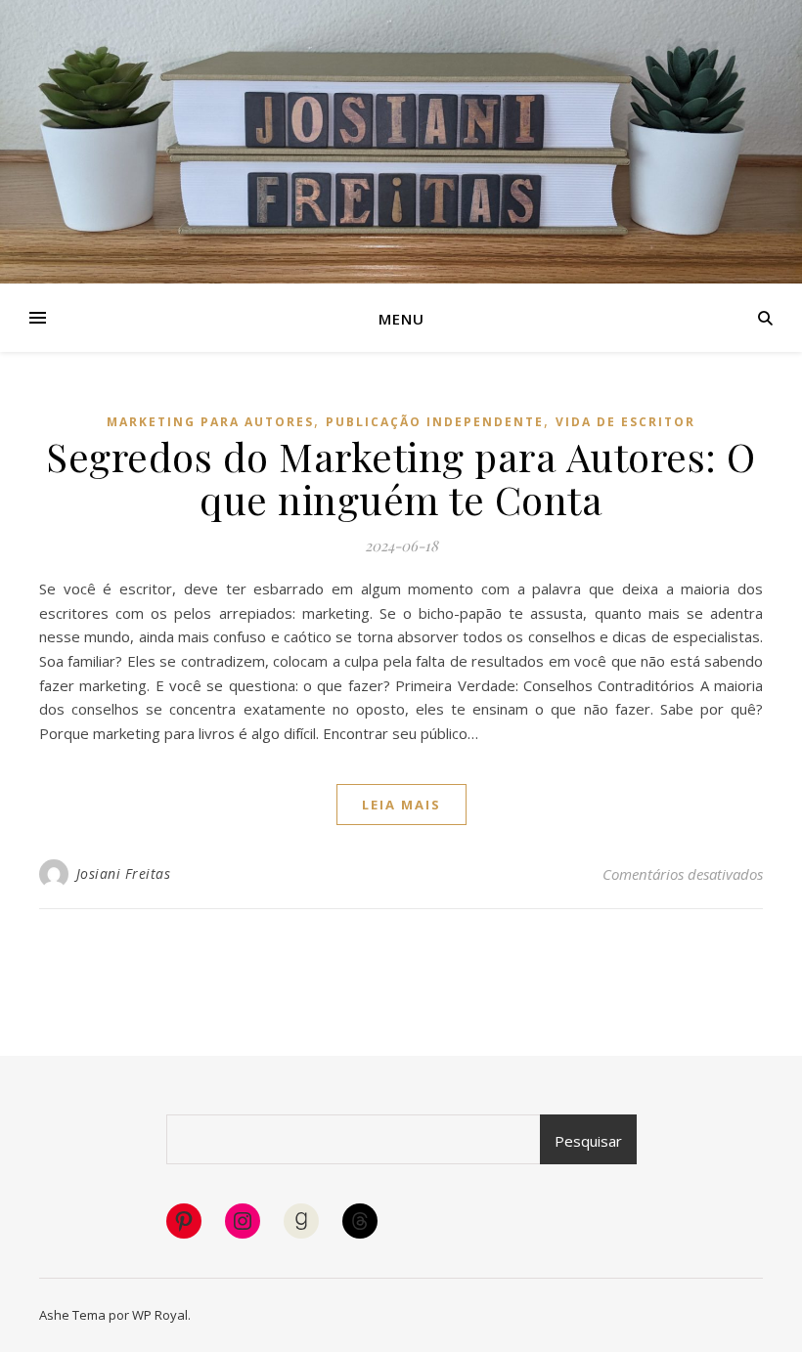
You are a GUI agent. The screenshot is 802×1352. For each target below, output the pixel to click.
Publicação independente (435, 422)
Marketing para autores (210, 422)
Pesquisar (588, 1141)
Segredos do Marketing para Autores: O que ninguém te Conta (401, 477)
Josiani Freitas (123, 873)
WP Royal (160, 1315)
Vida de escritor (625, 422)
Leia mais (401, 804)
